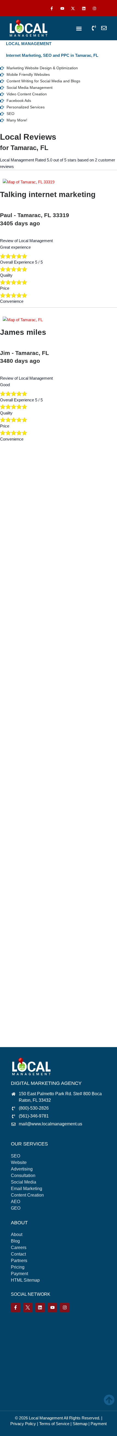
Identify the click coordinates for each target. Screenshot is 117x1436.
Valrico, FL (14, 994)
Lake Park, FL (17, 680)
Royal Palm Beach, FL (25, 902)
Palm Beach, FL (19, 800)
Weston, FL (15, 1022)
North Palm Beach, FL (25, 781)
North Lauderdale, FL (24, 772)
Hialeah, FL (15, 661)
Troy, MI (12, 985)
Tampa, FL (14, 966)
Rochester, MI (17, 874)
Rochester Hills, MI (22, 883)
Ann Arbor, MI (17, 467)
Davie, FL (14, 569)
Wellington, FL (17, 1003)
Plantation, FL (17, 837)
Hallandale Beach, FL (24, 652)
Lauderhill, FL (17, 698)
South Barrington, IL (23, 911)
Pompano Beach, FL (23, 846)
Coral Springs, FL (20, 560)
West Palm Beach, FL (24, 1012)
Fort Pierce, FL (18, 634)
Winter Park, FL (19, 1031)
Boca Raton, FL (19, 495)
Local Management (46, 1418)
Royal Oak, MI (18, 892)
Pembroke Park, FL (22, 828)
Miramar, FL (16, 763)
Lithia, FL (13, 707)
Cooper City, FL (19, 550)
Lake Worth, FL (19, 689)
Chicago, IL (15, 513)
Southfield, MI (17, 920)
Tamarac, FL (16, 957)
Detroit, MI (14, 597)
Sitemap (80, 1423)
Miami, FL (14, 735)
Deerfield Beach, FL (23, 578)
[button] (79, 28)
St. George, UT (18, 929)
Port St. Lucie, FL (20, 855)
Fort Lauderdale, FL (22, 624)
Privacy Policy (23, 1423)
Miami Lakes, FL (20, 754)
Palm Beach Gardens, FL (28, 809)
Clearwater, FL (18, 532)
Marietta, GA (16, 726)
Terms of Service (54, 1423)
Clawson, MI (16, 523)
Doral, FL (13, 606)
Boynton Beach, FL (22, 504)
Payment (99, 1423)
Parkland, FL (16, 818)
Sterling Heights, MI (22, 938)
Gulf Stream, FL (19, 643)
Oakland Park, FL (21, 791)
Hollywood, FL (18, 671)
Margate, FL (16, 717)
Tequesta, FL (16, 975)
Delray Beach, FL (20, 587)
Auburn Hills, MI (19, 476)
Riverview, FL (17, 865)
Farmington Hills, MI (23, 615)
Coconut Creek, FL (22, 541)
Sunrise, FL (15, 948)
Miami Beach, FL (20, 744)
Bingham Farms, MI (23, 486)
